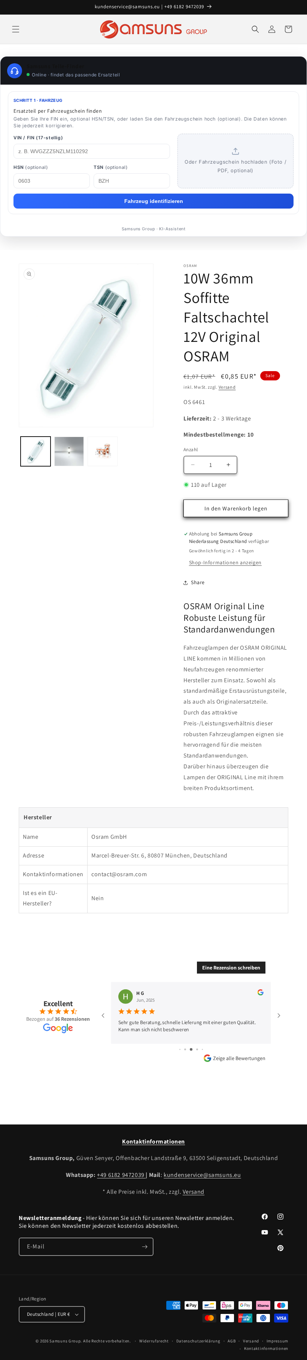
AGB (231, 1341)
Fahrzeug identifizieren (153, 201)
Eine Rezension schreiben (231, 967)
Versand (227, 387)
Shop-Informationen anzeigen (225, 562)
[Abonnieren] (144, 1247)
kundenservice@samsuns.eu (202, 1175)
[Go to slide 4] (179, 1049)
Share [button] (198, 582)
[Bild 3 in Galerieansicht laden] (103, 452)
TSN (111, 167)
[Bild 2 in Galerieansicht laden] (69, 452)
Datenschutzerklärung (198, 1341)
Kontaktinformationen (266, 1348)
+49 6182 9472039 (121, 1175)
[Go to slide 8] (202, 1049)
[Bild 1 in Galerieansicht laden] (36, 452)
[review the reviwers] (261, 993)
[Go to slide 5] (185, 1049)
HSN (30, 167)
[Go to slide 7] (197, 1049)
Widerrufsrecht (154, 1341)
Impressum (277, 1341)
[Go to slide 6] (191, 1049)
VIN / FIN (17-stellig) (38, 137)
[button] (15, 29)
